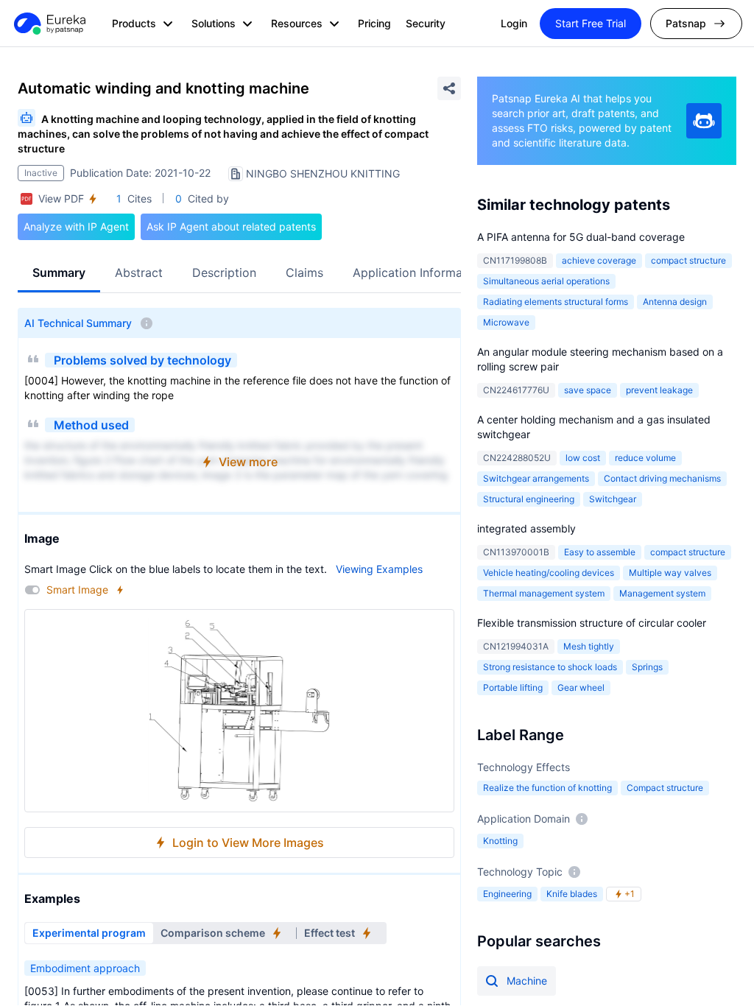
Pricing (374, 23)
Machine (527, 980)
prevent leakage (659, 389)
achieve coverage (599, 260)
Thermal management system (544, 593)
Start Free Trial (590, 23)
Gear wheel (581, 687)
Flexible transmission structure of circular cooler (591, 622)
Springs (647, 666)
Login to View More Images (248, 842)
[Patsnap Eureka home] (48, 24)
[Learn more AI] (704, 120)
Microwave (506, 322)
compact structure (688, 260)
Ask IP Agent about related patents (231, 226)
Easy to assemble (599, 551)
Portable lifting (513, 687)
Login (514, 23)
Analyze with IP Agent (76, 226)
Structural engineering (528, 498)
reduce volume (645, 457)
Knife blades (571, 893)
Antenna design (675, 301)
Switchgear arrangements (536, 478)
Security (425, 23)
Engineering (507, 893)
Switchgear (612, 498)
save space (587, 389)
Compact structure (665, 787)
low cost (583, 457)
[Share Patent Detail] (449, 88)
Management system (662, 593)
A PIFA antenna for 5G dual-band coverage (581, 237)
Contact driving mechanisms (662, 478)
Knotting (500, 840)
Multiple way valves (670, 572)
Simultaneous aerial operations (546, 280)
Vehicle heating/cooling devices (548, 572)
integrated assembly (526, 528)
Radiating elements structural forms (555, 301)
